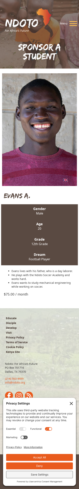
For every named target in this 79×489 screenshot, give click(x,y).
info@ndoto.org (15, 382)
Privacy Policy (15, 337)
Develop (11, 328)
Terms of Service (17, 342)
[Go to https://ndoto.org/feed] (29, 396)
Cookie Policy (15, 347)
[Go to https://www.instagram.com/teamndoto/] (19, 396)
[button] (67, 23)
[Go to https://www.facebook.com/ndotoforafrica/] (9, 396)
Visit (9, 332)
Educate (11, 318)
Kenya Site (13, 352)
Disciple (11, 323)
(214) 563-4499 (14, 378)
